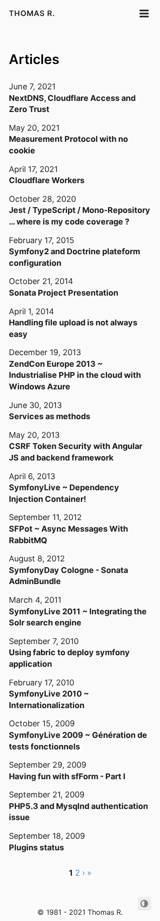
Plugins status (36, 847)
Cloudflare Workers (46, 180)
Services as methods (49, 416)
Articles (34, 59)
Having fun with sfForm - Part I (67, 776)
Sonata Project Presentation (63, 292)
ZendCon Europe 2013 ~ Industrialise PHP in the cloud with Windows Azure (75, 375)
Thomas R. (32, 13)
